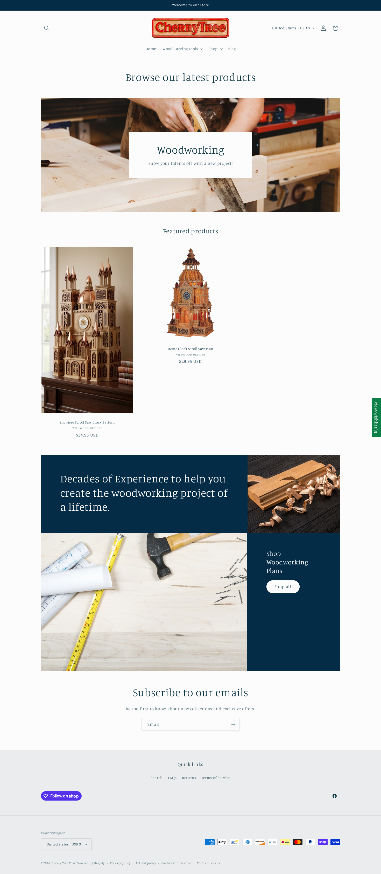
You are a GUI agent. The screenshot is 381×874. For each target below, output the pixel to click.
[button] (47, 28)
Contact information (176, 863)
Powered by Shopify (90, 863)
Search (157, 777)
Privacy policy (120, 863)
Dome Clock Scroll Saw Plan (190, 349)
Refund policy (146, 863)
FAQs (172, 777)
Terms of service (209, 863)
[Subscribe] (233, 724)
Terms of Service (215, 777)
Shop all (283, 586)
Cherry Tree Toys (63, 863)
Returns (189, 777)
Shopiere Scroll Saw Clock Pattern (87, 422)
